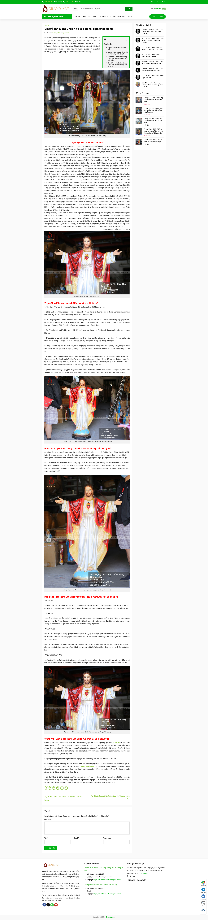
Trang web (107, 838)
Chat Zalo (203, 892)
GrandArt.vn (110, 917)
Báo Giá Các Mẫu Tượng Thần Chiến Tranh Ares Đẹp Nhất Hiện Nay (152, 32)
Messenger (203, 899)
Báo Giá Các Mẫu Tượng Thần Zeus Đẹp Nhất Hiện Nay (152, 70)
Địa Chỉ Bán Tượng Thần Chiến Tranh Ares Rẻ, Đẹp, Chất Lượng (153, 40)
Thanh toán (151, 2)
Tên (46, 838)
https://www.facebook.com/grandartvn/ (107, 880)
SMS (203, 906)
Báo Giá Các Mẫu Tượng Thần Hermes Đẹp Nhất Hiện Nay (152, 63)
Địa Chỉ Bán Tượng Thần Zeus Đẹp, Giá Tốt (153, 77)
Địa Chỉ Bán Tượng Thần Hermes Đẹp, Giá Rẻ (150, 55)
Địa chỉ (159, 2)
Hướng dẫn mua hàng (117, 16)
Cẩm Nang (104, 16)
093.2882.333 (48, 2)
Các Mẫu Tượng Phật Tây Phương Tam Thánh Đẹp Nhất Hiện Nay (152, 85)
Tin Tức (95, 16)
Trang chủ (76, 16)
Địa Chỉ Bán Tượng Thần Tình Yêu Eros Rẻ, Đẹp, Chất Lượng (152, 48)
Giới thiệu (86, 16)
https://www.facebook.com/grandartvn (107, 894)
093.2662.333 (69, 2)
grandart (66, 33)
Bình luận (47, 820)
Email (76, 838)
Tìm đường (203, 885)
